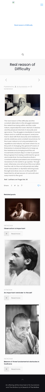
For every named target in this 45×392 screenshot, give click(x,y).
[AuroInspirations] (22, 25)
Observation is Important (14, 228)
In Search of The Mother (30, 387)
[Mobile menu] (42, 5)
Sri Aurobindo (22, 86)
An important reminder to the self (18, 293)
